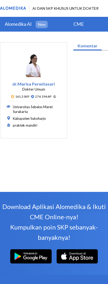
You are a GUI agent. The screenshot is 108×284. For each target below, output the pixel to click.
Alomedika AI (18, 24)
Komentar (88, 45)
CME (78, 24)
